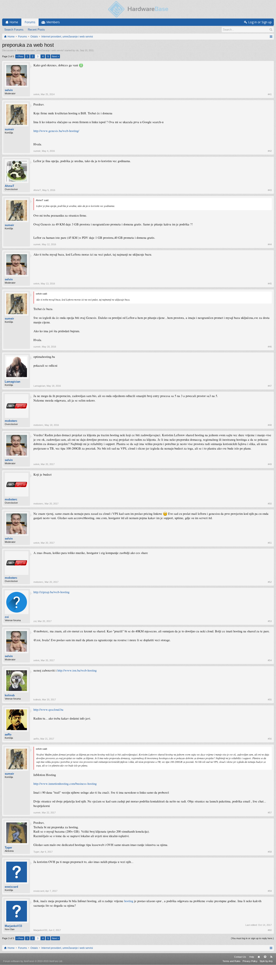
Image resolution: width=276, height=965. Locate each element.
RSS (271, 956)
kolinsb (10, 695)
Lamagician (12, 381)
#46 (270, 346)
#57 (270, 812)
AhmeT (9, 186)
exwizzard (11, 886)
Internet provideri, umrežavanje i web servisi (40, 50)
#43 (270, 190)
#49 (270, 464)
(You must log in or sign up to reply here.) (252, 938)
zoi (7, 617)
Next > (55, 56)
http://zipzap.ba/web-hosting (51, 592)
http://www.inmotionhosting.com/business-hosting (65, 784)
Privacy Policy (250, 961)
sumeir (9, 129)
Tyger (8, 847)
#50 (270, 503)
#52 (270, 582)
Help (251, 957)
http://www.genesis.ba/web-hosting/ (56, 131)
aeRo (8, 734)
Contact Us (240, 957)
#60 (270, 930)
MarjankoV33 (13, 926)
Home (258, 956)
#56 (270, 738)
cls (77, 50)
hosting (128, 901)
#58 (270, 851)
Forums (30, 22)
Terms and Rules (231, 961)
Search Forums (14, 29)
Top (265, 956)
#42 (270, 151)
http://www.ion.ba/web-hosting (77, 670)
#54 (270, 660)
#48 (270, 425)
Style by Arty (266, 961)
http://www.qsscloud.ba (48, 709)
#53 (270, 621)
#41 (270, 94)
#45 (270, 283)
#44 (270, 244)
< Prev (19, 56)
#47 (270, 386)
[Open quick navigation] (271, 36)
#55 (270, 699)
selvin (9, 90)
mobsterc (11, 420)
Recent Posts (36, 29)
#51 (270, 542)
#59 (270, 891)
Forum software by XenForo (33, 961)
